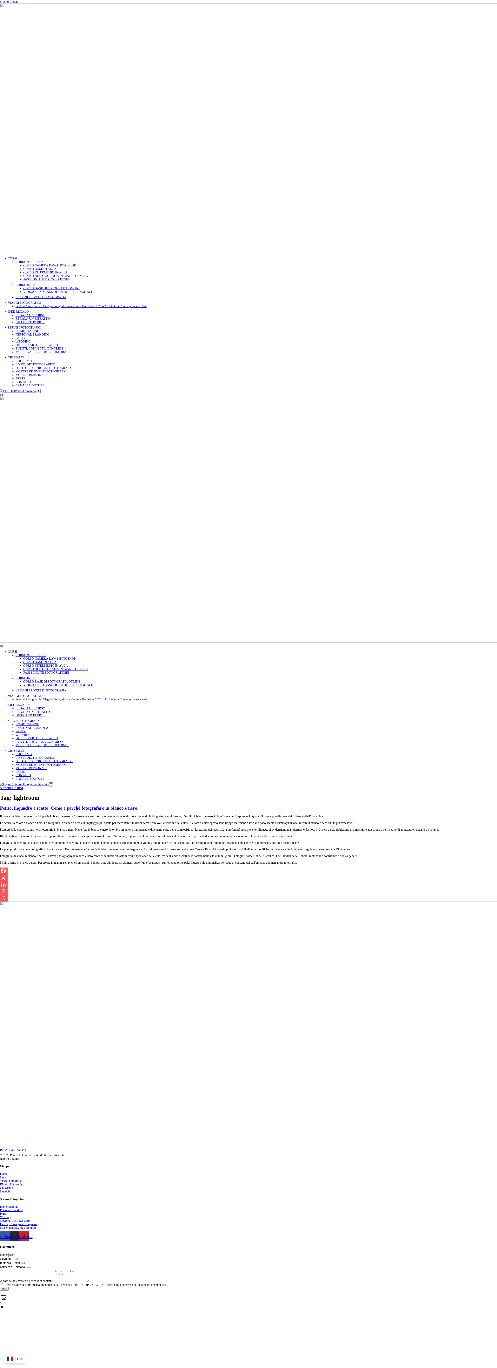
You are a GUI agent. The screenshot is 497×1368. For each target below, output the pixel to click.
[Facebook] (3, 871)
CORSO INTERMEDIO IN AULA (45, 272)
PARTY (21, 338)
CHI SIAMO (16, 357)
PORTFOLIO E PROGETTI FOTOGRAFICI (44, 368)
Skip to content (9, 1)
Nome (4, 1254)
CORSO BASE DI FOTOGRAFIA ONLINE (51, 288)
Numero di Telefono (13, 1267)
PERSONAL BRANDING (33, 334)
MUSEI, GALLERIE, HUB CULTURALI (42, 352)
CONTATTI (23, 382)
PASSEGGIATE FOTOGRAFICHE (46, 279)
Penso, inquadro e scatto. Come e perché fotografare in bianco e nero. (69, 808)
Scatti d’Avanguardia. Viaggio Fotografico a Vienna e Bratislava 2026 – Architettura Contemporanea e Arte (81, 306)
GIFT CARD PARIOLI (30, 322)
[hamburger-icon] (1, 252)
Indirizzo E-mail (10, 1262)
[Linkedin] (3, 884)
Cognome (6, 1258)
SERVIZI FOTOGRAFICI (24, 327)
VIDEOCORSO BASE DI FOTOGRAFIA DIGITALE (58, 291)
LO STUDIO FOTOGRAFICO (35, 364)
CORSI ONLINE (26, 284)
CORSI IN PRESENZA (31, 261)
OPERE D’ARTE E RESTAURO (37, 345)
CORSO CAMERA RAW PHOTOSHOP (49, 265)
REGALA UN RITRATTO (33, 318)
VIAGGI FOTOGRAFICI (24, 302)
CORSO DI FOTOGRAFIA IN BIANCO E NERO (55, 275)
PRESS (20, 378)
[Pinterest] (3, 891)
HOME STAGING (27, 331)
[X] (3, 877)
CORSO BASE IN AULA (39, 268)
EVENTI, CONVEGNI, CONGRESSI (40, 348)
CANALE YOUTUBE (30, 385)
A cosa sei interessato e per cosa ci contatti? (27, 1281)
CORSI (12, 258)
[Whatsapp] (3, 898)
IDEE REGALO (18, 311)
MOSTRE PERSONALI (31, 375)
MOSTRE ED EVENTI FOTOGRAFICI (41, 371)
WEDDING (23, 341)
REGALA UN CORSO (30, 315)
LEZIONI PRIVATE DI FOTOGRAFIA (41, 297)
